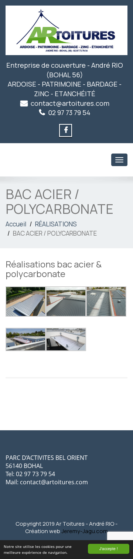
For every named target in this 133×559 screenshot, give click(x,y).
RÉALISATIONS (56, 224)
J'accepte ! (108, 548)
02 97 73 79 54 (69, 112)
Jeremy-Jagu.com (84, 531)
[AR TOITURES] (66, 30)
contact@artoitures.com (70, 103)
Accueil (16, 224)
